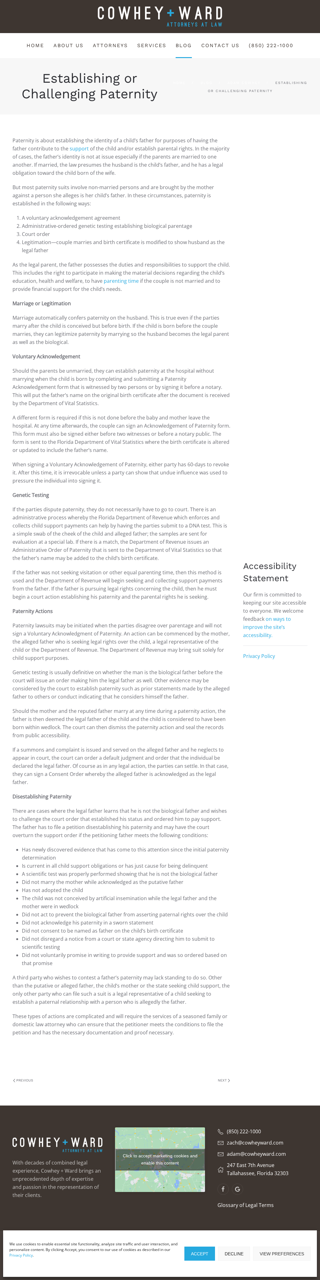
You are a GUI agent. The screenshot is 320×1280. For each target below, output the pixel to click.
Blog (184, 45)
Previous (24, 1080)
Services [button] (151, 45)
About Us (68, 45)
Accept (199, 1253)
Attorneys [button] (110, 45)
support (80, 148)
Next (222, 1080)
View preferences (282, 1253)
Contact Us (220, 45)
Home (35, 45)
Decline (234, 1253)
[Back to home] (160, 16)
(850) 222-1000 (271, 45)
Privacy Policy (21, 1255)
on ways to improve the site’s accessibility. (267, 627)
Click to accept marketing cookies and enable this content (160, 1159)
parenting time (120, 280)
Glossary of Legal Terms (246, 1205)
